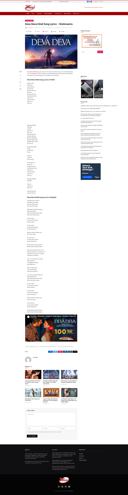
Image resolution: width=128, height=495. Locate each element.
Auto (33, 13)
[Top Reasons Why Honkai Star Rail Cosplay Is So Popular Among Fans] (51, 374)
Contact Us (76, 13)
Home (27, 13)
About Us (81, 458)
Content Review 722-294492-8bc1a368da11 (90, 108)
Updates (39, 13)
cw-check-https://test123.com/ (87, 118)
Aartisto (71, 490)
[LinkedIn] (20, 82)
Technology (58, 13)
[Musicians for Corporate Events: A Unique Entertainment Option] (69, 374)
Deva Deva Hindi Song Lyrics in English (47, 346)
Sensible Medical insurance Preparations (89, 150)
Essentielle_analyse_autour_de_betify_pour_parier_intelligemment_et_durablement (99, 105)
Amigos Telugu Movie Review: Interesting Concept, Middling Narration (50, 400)
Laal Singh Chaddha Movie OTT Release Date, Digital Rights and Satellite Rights (69, 400)
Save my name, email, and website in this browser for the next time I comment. (44, 431)
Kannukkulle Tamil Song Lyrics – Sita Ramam (33, 399)
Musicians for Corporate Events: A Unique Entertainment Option (69, 381)
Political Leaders (82, 460)
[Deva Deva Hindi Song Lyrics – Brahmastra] (51, 52)
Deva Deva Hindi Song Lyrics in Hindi (65, 346)
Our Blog (81, 453)
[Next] (102, 89)
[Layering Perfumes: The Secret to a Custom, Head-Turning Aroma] (33, 374)
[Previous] (82, 89)
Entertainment (48, 13)
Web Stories (67, 13)
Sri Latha (31, 27)
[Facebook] (20, 75)
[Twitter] (20, 78)
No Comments (57, 27)
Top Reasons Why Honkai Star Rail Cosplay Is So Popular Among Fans (50, 382)
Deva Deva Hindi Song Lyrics (34, 71)
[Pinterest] (20, 85)
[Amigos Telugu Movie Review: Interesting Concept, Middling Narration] (51, 392)
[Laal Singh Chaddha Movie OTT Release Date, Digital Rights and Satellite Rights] (69, 392)
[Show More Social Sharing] (67, 31)
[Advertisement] (51, 115)
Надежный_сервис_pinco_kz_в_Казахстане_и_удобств (44, 1)
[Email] (20, 89)
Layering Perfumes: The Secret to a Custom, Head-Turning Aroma (32, 382)
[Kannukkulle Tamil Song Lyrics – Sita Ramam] (33, 392)
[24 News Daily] (30, 7)
